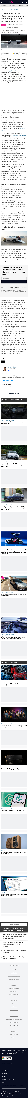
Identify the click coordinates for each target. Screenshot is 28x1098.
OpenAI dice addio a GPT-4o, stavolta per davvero (14, 951)
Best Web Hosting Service (14, 976)
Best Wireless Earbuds (14, 1022)
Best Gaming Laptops (14, 988)
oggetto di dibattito (14, 71)
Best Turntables (14, 1016)
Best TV (14, 1003)
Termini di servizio (17, 286)
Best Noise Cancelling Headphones (14, 1019)
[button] (2, 2)
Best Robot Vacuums (14, 1041)
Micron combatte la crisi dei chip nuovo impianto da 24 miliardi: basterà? (13, 944)
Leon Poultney (10, 26)
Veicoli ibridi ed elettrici (13, 9)
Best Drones (14, 1037)
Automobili (3, 9)
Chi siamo (4, 1076)
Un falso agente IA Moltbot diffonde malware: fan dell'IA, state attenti (14, 929)
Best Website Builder (14, 979)
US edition (12, 1094)
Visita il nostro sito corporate (9, 1053)
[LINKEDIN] (9, 370)
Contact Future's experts (7, 1067)
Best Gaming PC (14, 991)
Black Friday (12, 5)
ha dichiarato (14, 330)
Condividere (6, 53)
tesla (3, 362)
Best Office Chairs (14, 1025)
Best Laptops (14, 985)
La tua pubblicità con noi (8, 1079)
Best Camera (14, 1031)
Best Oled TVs (14, 1007)
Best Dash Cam (14, 1034)
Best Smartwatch (14, 1010)
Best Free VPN (14, 973)
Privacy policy (5, 1070)
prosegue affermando (19, 135)
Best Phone (14, 1000)
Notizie (3, 25)
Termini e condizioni (7, 1063)
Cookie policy (5, 1073)
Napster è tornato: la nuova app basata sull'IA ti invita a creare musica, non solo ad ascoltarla (15, 936)
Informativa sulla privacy (15, 287)
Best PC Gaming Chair (14, 994)
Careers (3, 1082)
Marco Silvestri (11, 24)
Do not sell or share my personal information (12, 1085)
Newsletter (24, 53)
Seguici (16, 53)
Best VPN (14, 969)
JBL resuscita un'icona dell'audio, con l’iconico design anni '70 (14, 957)
